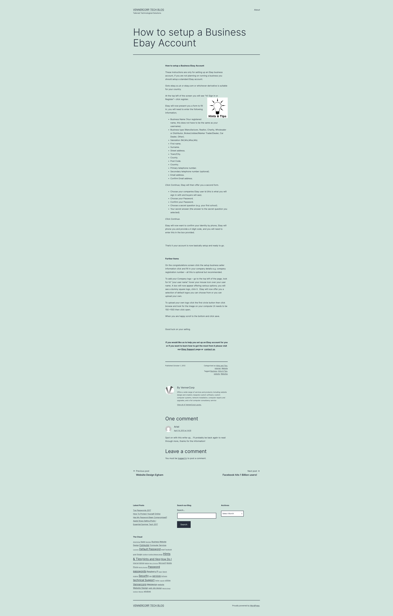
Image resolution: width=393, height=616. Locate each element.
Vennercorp (139, 584)
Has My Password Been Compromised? (150, 517)
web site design (155, 588)
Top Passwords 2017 (142, 510)
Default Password (150, 549)
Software (164, 576)
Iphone (141, 563)
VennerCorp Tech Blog (148, 9)
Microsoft (162, 563)
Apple (143, 542)
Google (139, 554)
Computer (144, 545)
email (163, 549)
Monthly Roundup (142, 567)
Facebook (168, 549)
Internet (218, 368)
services (156, 576)
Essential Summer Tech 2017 (145, 524)
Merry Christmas (153, 563)
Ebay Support (188, 349)
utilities (168, 580)
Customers (136, 549)
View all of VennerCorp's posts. (189, 405)
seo (150, 576)
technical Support (144, 580)
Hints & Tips (222, 371)
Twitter (157, 580)
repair (160, 572)
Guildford (145, 554)
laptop (147, 563)
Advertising (136, 542)
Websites (224, 374)
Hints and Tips (221, 366)
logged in (182, 458)
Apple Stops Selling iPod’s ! (144, 521)
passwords (139, 571)
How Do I (166, 559)
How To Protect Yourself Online (146, 514)
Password (154, 566)
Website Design (140, 588)
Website (225, 368)
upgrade (162, 580)
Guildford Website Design (155, 554)
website (217, 374)
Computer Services (158, 545)
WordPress (254, 606)
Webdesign (152, 584)
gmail (134, 554)
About (257, 10)
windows (147, 591)
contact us (209, 349)
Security (144, 575)
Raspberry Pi (152, 571)
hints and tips (151, 559)
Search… (181, 510)
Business (213, 371)
